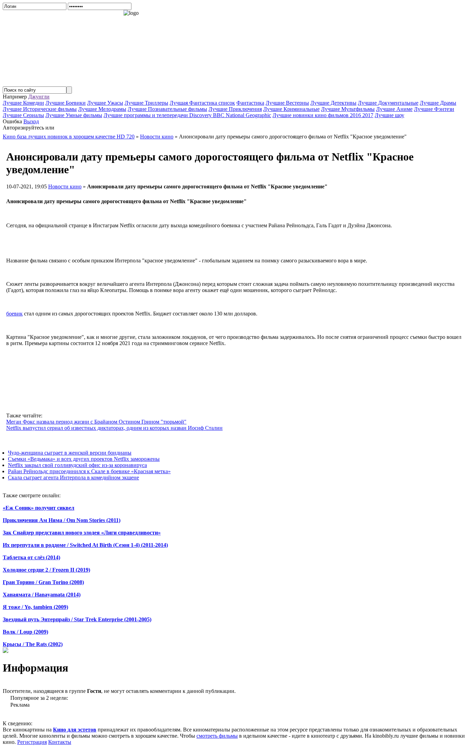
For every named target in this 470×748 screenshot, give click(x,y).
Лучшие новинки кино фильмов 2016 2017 (323, 115)
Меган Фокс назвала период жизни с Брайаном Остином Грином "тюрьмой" (96, 422)
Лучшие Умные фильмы (73, 115)
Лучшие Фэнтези (434, 109)
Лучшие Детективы (333, 103)
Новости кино (65, 186)
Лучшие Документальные (388, 103)
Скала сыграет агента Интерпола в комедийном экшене (73, 477)
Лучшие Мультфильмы (348, 109)
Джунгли (39, 97)
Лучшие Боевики (65, 103)
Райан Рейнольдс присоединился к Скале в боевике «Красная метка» (89, 471)
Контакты (59, 742)
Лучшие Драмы (438, 103)
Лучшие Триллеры (146, 103)
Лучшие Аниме (394, 109)
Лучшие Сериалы (23, 115)
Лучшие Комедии (23, 103)
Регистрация (32, 742)
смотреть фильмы (217, 736)
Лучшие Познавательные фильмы (167, 109)
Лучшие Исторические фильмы (40, 109)
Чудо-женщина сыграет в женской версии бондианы (69, 453)
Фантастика (250, 103)
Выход (31, 121)
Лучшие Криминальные (291, 109)
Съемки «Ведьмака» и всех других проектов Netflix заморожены (84, 459)
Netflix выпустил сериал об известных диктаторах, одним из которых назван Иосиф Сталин (114, 428)
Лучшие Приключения (235, 109)
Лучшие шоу (389, 115)
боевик (14, 313)
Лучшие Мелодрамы (102, 109)
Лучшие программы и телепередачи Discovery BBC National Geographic (187, 115)
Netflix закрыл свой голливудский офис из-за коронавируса (77, 465)
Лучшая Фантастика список (202, 103)
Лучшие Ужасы (105, 103)
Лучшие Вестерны (287, 103)
